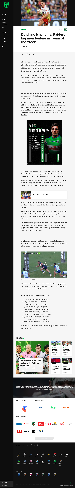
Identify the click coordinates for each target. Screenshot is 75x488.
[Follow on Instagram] (37, 445)
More (3, 35)
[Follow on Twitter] (34, 445)
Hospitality (4, 44)
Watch (4, 14)
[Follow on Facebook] (31, 445)
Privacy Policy (25, 484)
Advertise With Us (45, 484)
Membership (5, 38)
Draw (3, 19)
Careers (30, 484)
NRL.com (24, 46)
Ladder (4, 22)
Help (34, 484)
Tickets (4, 41)
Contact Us (38, 484)
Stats (3, 27)
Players (4, 24)
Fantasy (4, 30)
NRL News (24, 29)
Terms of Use (18, 484)
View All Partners (44, 438)
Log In (5, 485)
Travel (4, 17)
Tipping (4, 32)
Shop (3, 46)
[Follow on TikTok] (28, 445)
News (3, 11)
